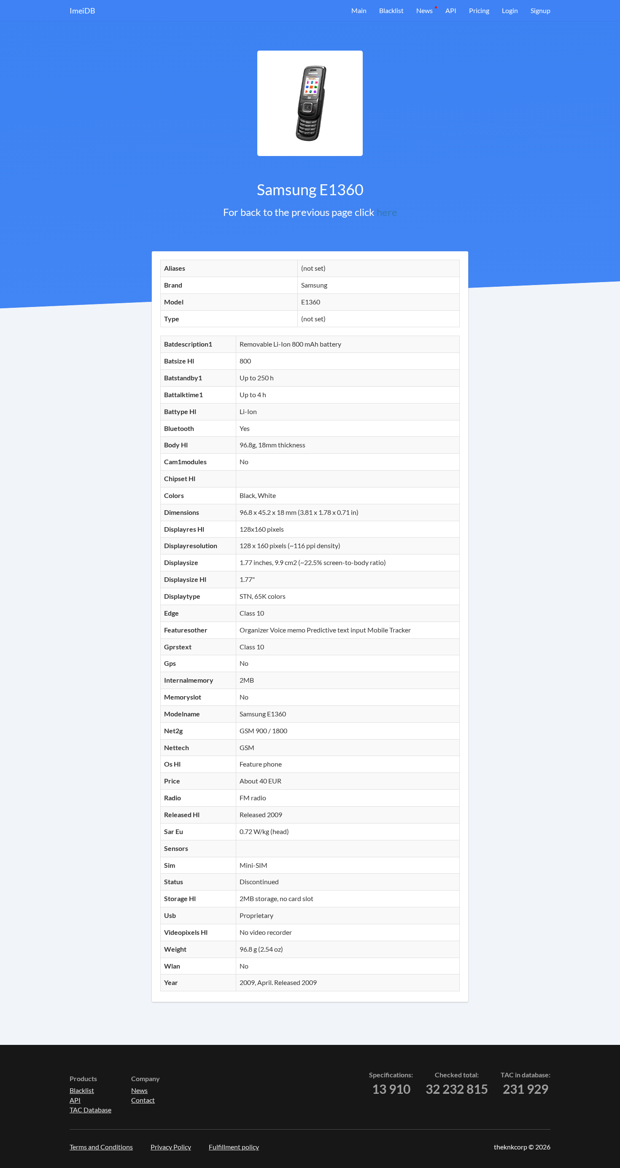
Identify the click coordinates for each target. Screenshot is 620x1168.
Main (359, 10)
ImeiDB (82, 10)
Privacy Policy (171, 1147)
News (424, 10)
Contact (143, 1100)
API (450, 10)
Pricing (479, 10)
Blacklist (391, 10)
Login (510, 10)
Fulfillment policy (234, 1147)
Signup (540, 10)
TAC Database (90, 1110)
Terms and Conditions (101, 1147)
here (387, 212)
